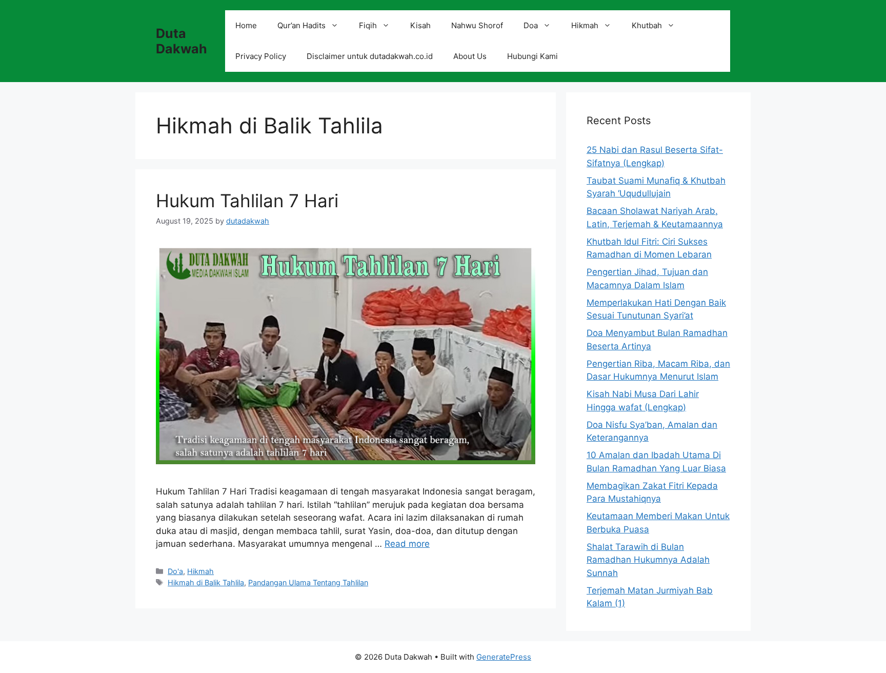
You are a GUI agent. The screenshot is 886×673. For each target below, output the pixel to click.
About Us (470, 56)
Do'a (175, 571)
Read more (407, 544)
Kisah (420, 25)
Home (246, 25)
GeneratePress (503, 657)
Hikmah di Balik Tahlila (206, 582)
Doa (530, 25)
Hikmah (584, 25)
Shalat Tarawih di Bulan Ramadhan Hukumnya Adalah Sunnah (648, 560)
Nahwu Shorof (477, 25)
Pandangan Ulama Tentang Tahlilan (308, 582)
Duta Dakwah (181, 41)
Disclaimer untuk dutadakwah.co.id (370, 56)
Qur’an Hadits (301, 25)
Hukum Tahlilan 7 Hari (247, 200)
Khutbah (647, 25)
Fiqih (368, 25)
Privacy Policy (260, 56)
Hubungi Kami (532, 56)
